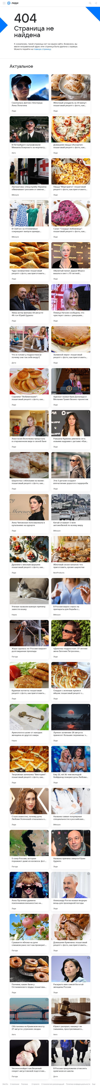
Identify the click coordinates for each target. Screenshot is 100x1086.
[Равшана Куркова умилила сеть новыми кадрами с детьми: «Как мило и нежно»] (70, 429)
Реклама (24, 1084)
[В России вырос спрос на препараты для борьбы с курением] (70, 597)
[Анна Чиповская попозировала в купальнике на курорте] (29, 513)
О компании (14, 1084)
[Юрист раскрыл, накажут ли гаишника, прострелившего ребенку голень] (70, 1017)
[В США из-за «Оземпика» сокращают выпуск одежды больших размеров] (29, 220)
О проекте (35, 1084)
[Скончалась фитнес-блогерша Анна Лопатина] (29, 94)
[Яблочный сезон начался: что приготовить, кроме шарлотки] (70, 555)
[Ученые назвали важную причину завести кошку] (29, 597)
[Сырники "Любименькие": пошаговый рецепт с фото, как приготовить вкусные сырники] (29, 387)
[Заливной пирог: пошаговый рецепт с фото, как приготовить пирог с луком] (70, 345)
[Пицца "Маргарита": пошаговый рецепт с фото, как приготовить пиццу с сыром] (70, 178)
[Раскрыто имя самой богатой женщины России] (70, 975)
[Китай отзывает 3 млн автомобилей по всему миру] (70, 513)
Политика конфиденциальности (78, 1084)
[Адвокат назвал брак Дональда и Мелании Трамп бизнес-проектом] (70, 387)
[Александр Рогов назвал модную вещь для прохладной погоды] (70, 891)
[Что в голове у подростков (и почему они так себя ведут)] (29, 345)
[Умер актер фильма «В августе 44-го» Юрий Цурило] (29, 304)
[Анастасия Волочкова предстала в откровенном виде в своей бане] (29, 429)
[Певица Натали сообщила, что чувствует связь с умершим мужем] (70, 304)
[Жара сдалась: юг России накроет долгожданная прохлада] (29, 639)
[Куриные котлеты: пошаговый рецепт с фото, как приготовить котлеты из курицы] (29, 681)
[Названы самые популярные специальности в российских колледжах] (70, 807)
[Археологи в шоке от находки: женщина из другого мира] (29, 723)
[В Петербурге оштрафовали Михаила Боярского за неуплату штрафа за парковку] (29, 136)
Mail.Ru (5, 1084)
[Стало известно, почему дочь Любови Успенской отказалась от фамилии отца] (29, 807)
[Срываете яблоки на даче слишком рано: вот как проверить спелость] (29, 933)
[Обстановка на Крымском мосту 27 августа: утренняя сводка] (29, 1017)
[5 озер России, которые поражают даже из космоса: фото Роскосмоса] (29, 849)
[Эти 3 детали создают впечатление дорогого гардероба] (70, 471)
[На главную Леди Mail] (14, 3)
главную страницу (42, 49)
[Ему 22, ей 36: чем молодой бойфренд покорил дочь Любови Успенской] (70, 765)
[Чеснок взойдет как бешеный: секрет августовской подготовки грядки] (29, 1059)
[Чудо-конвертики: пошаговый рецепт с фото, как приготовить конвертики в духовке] (29, 262)
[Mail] (8, 3)
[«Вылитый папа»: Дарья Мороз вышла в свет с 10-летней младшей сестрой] (70, 262)
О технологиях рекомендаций (52, 1084)
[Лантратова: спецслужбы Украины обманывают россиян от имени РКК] (29, 178)
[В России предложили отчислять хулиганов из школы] (70, 1059)
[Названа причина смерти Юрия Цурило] (70, 849)
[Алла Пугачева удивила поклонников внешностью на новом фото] (29, 891)
